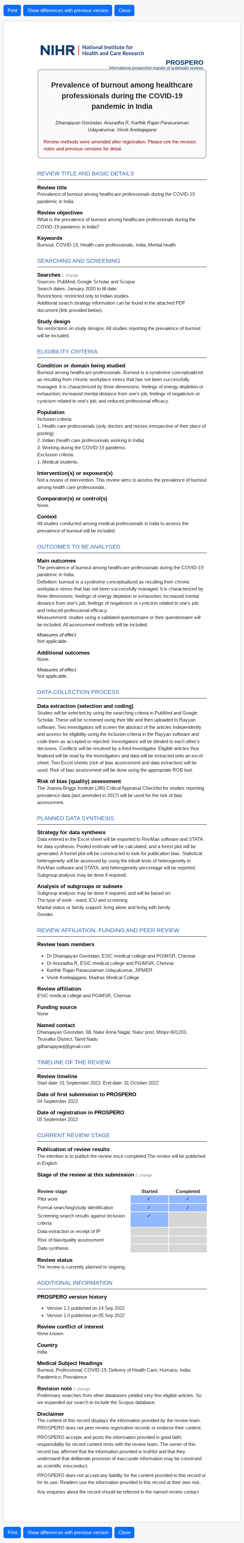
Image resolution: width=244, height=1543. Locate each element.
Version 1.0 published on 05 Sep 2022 (86, 1315)
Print (12, 10)
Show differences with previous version (67, 10)
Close (125, 10)
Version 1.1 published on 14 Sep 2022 (86, 1308)
